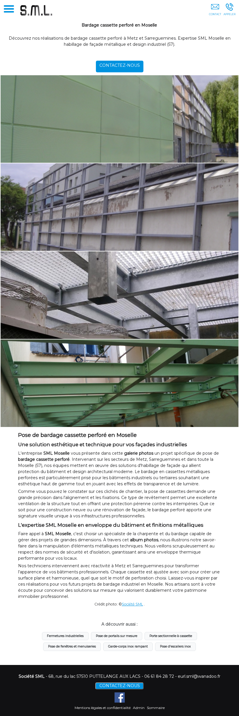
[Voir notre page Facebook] (120, 697)
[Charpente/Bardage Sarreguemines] (119, 295)
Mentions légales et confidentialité (103, 708)
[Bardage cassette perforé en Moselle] (119, 119)
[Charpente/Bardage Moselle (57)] (119, 383)
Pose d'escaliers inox (175, 646)
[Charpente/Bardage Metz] (119, 207)
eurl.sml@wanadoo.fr (199, 676)
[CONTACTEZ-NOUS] (215, 11)
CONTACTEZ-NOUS (119, 65)
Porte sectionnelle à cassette (171, 636)
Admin (139, 708)
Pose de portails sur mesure (116, 636)
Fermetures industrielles (65, 636)
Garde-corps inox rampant (128, 646)
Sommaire (156, 708)
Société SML (132, 604)
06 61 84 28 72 (159, 676)
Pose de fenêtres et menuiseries (72, 646)
